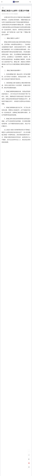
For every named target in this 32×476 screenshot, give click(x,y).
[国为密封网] (16, 2)
